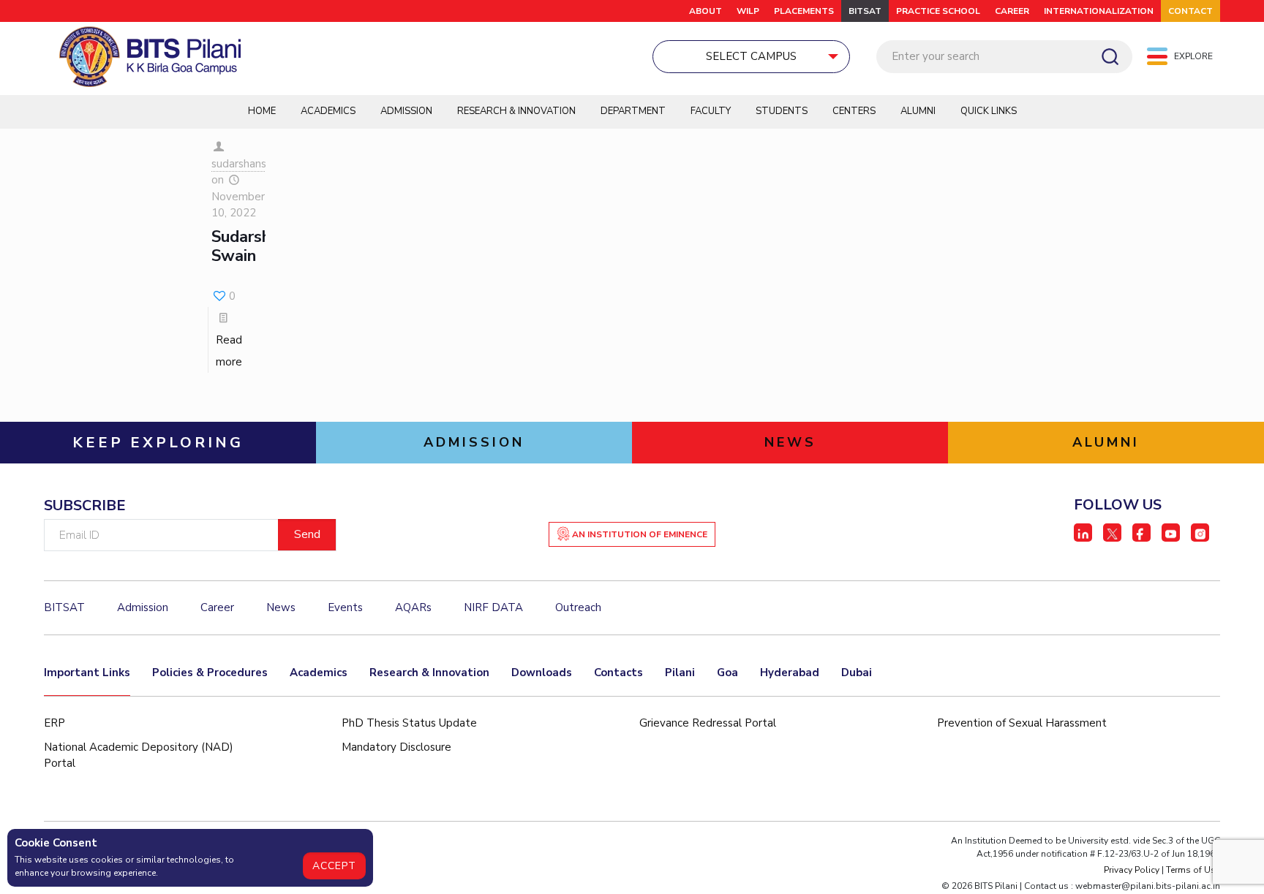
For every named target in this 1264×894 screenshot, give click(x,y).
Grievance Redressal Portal (707, 723)
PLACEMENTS (804, 11)
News (281, 607)
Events (345, 607)
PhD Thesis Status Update (409, 723)
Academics (328, 111)
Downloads (541, 672)
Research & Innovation (516, 111)
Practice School (938, 11)
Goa (727, 672)
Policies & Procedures (210, 672)
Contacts (618, 672)
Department (633, 111)
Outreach (578, 607)
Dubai (856, 672)
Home (262, 111)
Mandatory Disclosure (396, 747)
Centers (854, 111)
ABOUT (705, 11)
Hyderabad (789, 672)
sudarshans (238, 163)
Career (1012, 11)
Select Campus (751, 56)
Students (782, 111)
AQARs (413, 607)
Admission (406, 111)
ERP (54, 723)
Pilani (680, 672)
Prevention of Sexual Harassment (1022, 723)
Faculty (711, 111)
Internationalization (1099, 11)
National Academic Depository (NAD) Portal (138, 755)
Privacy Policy (1131, 870)
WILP (748, 11)
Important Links (87, 672)
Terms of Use (1193, 870)
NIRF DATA (493, 607)
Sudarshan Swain (249, 246)
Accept (334, 866)
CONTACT (1190, 11)
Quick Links (988, 111)
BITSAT (865, 11)
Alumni (918, 111)
